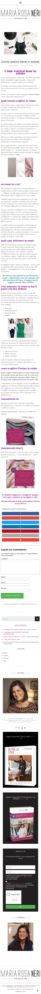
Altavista (24, 991)
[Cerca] (37, 618)
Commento (4, 558)
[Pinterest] (25, 728)
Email (3, 582)
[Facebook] (16, 728)
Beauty (5, 653)
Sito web (3, 588)
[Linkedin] (22, 728)
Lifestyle (31, 65)
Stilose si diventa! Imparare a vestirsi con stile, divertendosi (21, 636)
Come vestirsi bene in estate (11, 639)
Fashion (5, 655)
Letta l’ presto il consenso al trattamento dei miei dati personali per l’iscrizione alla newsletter (20, 885)
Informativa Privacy (29, 987)
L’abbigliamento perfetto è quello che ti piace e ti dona (19, 629)
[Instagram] (19, 728)
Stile (4, 661)
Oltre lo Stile (27, 282)
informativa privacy (26, 877)
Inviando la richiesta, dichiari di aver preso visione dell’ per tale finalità (19, 877)
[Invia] (20, 907)
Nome (3, 577)
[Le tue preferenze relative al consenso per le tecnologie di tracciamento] (37, 990)
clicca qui (23, 799)
